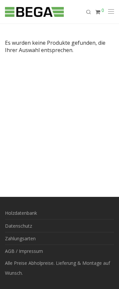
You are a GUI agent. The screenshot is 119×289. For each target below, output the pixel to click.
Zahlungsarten (20, 238)
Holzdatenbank (21, 213)
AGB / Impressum (24, 251)
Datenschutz (18, 226)
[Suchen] (90, 12)
